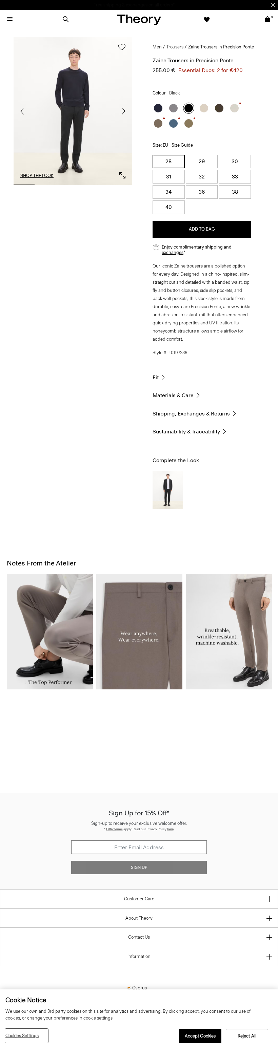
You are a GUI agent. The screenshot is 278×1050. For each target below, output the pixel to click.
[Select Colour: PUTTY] (234, 108)
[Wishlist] (207, 19)
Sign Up (139, 867)
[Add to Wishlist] (120, 50)
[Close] (273, 5)
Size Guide (182, 145)
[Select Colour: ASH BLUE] (173, 123)
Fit (156, 377)
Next (122, 111)
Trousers (174, 46)
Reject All (247, 1035)
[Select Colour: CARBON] (173, 108)
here (170, 829)
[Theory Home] (139, 19)
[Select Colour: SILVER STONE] (204, 108)
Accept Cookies (200, 1035)
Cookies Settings (22, 1035)
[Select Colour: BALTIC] (158, 108)
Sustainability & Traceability (186, 431)
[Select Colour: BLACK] (188, 108)
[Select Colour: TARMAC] (188, 123)
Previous (24, 111)
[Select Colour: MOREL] (158, 123)
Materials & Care (173, 395)
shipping (214, 247)
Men (157, 46)
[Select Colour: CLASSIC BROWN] (219, 108)
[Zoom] (120, 173)
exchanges (172, 252)
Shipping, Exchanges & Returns (191, 413)
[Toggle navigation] (10, 19)
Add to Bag (202, 229)
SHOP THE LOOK (37, 175)
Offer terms (114, 829)
